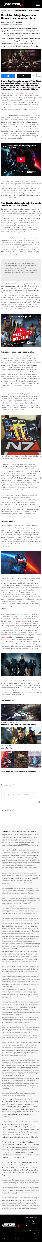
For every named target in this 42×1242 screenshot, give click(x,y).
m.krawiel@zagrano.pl (31, 1228)
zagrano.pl (3, 10)
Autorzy (6, 1239)
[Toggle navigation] (38, 4)
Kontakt (12, 1239)
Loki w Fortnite (6, 748)
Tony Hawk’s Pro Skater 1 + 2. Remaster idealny (18, 724)
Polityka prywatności (21, 1239)
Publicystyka (10, 10)
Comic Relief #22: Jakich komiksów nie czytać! (18, 771)
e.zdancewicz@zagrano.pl (31, 1233)
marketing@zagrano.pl (31, 1223)
